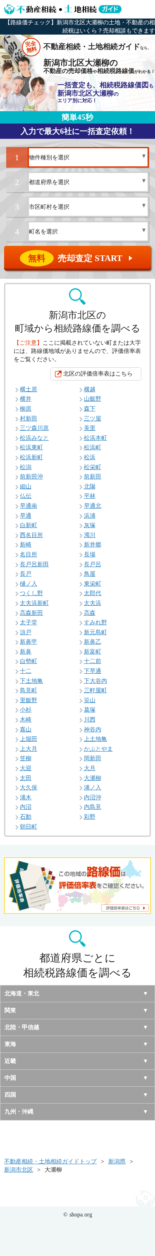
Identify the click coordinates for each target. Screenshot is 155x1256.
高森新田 (31, 613)
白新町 (28, 525)
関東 (10, 1010)
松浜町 (92, 447)
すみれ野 (95, 622)
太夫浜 (92, 603)
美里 (89, 428)
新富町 (92, 652)
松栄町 (92, 467)
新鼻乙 (92, 642)
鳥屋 (89, 574)
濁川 (89, 535)
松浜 (89, 457)
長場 (89, 554)
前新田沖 (31, 477)
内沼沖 (92, 797)
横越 (89, 389)
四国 (10, 1095)
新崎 (25, 545)
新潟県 (117, 1161)
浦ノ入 (92, 787)
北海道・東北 (22, 993)
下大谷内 (95, 681)
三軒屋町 (95, 690)
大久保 (28, 787)
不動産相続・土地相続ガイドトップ (50, 1161)
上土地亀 (95, 739)
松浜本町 (95, 438)
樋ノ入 (28, 584)
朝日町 (28, 827)
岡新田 (92, 758)
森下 (89, 409)
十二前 (92, 661)
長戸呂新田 (34, 564)
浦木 (25, 797)
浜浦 (89, 516)
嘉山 (25, 729)
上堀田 (28, 739)
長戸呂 (92, 564)
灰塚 (89, 525)
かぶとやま (98, 749)
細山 (25, 486)
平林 (89, 496)
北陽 (89, 486)
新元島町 (95, 632)
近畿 (10, 1061)
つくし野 (31, 593)
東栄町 (92, 584)
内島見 (92, 807)
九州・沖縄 (19, 1112)
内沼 (25, 807)
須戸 (25, 632)
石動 (25, 817)
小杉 (25, 710)
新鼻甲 (28, 642)
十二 (25, 671)
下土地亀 (31, 681)
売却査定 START (81, 258)
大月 (89, 768)
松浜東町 (31, 447)
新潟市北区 (18, 1170)
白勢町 (28, 661)
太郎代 (92, 593)
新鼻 (25, 652)
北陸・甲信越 (22, 1027)
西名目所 (31, 535)
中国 (10, 1078)
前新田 (92, 477)
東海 (10, 1044)
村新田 (28, 419)
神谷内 (92, 729)
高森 (89, 613)
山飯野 (92, 399)
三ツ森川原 (34, 428)
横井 (25, 399)
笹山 (89, 700)
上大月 (28, 749)
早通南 (28, 506)
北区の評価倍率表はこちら (98, 374)
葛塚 (89, 710)
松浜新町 (31, 457)
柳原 (25, 409)
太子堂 (28, 622)
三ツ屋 (92, 419)
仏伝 (25, 496)
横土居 (28, 389)
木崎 (25, 720)
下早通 (92, 671)
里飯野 (28, 700)
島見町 (28, 690)
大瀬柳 (92, 778)
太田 (25, 778)
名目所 (28, 554)
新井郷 (92, 545)
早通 (25, 516)
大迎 (25, 768)
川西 (89, 720)
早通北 (92, 506)
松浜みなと (34, 438)
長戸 (25, 574)
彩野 (89, 817)
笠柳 (25, 758)
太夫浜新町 (34, 603)
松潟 (25, 467)
